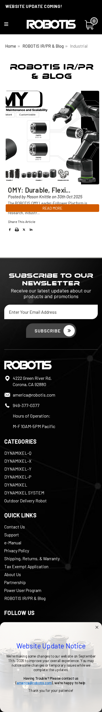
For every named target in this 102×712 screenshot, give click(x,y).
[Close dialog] (97, 627)
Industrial (79, 46)
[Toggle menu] (9, 25)
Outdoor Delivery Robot (25, 500)
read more (52, 208)
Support (11, 534)
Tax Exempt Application (26, 566)
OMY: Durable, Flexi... (39, 190)
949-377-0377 (26, 405)
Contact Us (14, 526)
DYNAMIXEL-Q (17, 453)
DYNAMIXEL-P (17, 476)
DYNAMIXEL (15, 484)
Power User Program (22, 590)
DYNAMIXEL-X (17, 461)
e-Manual (12, 542)
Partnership (15, 582)
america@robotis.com (34, 394)
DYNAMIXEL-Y (17, 468)
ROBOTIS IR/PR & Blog (43, 46)
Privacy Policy (16, 550)
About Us (12, 574)
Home (10, 46)
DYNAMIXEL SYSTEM (24, 492)
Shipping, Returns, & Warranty (32, 558)
